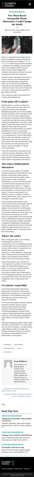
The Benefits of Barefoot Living (13, 447)
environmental (19, 344)
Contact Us (27, 468)
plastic (20, 348)
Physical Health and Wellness (11, 432)
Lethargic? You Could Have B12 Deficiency (17, 435)
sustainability (8, 352)
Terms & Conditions (7, 468)
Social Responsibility (16, 12)
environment (7, 344)
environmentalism (9, 348)
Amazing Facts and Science (10, 416)
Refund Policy (18, 468)
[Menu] (29, 4)
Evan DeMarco (21, 30)
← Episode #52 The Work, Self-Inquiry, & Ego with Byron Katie (16, 390)
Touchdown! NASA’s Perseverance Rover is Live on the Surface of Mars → (17, 395)
